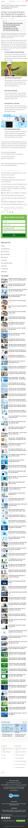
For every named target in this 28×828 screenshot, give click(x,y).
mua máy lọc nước (8, 208)
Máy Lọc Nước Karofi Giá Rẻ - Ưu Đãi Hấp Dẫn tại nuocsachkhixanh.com (16, 284)
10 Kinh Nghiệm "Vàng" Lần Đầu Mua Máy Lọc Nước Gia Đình (17, 455)
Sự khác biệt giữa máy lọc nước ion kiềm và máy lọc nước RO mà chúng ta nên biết (17, 383)
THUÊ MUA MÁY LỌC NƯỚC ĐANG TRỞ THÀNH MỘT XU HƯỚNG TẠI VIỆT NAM (17, 697)
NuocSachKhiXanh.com (6, 46)
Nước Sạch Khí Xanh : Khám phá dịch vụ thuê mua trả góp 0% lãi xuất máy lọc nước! (17, 372)
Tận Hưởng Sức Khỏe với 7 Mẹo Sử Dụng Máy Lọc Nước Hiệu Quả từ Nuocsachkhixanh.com (16, 323)
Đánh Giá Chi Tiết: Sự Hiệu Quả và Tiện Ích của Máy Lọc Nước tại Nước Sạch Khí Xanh (17, 394)
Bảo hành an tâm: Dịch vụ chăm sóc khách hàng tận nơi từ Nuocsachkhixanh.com (16, 361)
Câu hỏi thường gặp (6, 751)
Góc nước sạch (4, 257)
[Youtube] (9, 818)
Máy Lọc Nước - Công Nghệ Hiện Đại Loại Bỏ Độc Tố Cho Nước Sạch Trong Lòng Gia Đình (17, 438)
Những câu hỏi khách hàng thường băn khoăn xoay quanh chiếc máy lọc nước (17, 587)
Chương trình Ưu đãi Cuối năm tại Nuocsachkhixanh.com (16, 460)
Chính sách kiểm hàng (20, 755)
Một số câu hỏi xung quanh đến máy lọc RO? (16, 581)
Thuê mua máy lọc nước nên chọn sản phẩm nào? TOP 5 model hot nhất (17, 702)
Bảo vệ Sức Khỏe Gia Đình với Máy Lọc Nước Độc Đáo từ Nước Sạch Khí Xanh (17, 411)
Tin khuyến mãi (4, 268)
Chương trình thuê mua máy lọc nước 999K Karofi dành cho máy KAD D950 (17, 653)
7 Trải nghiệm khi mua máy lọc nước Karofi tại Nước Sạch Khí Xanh (16, 559)
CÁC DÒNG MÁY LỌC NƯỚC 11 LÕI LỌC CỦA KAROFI (17, 713)
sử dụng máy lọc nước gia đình (9, 47)
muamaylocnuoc (19, 207)
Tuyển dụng (4, 271)
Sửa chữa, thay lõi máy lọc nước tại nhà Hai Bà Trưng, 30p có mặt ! (17, 636)
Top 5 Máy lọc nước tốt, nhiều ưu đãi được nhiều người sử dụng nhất (17, 427)
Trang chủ (1, 4)
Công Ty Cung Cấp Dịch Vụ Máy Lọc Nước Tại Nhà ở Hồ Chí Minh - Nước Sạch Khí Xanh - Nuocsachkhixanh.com (17, 510)
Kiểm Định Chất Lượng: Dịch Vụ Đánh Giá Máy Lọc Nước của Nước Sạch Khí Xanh (17, 405)
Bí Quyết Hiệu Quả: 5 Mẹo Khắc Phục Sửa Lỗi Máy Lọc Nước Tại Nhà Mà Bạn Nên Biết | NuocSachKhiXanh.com (17, 350)
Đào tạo (3, 246)
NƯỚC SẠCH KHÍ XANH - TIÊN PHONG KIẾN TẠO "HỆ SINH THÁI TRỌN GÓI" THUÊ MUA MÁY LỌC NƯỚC (17, 680)
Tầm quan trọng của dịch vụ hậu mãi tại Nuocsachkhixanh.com (16, 488)
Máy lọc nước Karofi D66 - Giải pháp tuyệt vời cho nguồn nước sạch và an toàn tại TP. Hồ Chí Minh (17, 614)
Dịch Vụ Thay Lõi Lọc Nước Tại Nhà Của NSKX (17, 306)
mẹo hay (6, 210)
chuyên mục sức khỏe (18, 208)
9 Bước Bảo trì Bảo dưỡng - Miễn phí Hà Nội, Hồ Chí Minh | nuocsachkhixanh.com (17, 504)
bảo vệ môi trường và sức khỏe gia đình (17, 143)
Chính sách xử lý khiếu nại (21, 764)
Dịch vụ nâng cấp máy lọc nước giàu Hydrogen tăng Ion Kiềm (16, 537)
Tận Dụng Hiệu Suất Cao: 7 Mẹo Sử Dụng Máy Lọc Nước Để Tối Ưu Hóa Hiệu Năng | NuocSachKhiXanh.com (16, 339)
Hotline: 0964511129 (21, 820)
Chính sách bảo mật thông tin (21, 752)
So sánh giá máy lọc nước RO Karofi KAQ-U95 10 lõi (16, 493)
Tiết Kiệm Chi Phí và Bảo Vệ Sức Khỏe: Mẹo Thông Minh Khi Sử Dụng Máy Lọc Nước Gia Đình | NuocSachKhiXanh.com (17, 345)
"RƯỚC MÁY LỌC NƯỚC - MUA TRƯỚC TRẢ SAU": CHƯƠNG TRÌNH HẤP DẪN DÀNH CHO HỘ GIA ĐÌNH (17, 664)
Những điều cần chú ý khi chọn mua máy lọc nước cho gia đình (16, 444)
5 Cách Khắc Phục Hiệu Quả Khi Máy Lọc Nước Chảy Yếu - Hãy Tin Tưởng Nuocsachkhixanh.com (16, 317)
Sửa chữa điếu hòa (5, 248)
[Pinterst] (4, 818)
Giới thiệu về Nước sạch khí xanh (8, 749)
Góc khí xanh (4, 260)
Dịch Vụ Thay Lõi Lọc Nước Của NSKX (17, 300)
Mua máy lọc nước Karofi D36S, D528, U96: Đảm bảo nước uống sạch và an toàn (17, 565)
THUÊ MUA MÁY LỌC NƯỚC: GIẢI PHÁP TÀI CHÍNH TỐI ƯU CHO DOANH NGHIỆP (17, 669)
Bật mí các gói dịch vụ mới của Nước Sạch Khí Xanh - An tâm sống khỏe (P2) (17, 532)
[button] (23, 722)
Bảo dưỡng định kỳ (9, 80)
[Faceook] (2, 818)
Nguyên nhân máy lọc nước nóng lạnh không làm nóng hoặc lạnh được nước (17, 570)
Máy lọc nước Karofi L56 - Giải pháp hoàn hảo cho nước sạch (16, 334)
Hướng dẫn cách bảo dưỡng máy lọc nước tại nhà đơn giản (16, 576)
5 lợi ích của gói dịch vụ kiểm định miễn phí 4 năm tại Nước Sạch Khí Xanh (17, 543)
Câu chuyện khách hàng (6, 263)
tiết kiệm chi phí (20, 141)
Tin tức (4, 758)
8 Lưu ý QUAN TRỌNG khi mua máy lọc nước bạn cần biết (17, 416)
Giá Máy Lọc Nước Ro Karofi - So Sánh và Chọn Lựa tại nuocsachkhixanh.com (17, 279)
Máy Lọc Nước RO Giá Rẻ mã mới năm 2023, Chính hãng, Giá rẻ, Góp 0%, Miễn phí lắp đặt (17, 466)
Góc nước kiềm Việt (5, 254)
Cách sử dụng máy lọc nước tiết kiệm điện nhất (17, 620)
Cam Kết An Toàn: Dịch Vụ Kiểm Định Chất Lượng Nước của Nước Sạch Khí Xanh (17, 389)
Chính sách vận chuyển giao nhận (21, 749)
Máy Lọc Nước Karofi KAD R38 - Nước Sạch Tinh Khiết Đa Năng (17, 295)
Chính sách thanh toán (20, 767)
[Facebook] (7, 212)
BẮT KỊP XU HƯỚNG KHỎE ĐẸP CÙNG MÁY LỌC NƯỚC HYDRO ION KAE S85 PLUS (17, 691)
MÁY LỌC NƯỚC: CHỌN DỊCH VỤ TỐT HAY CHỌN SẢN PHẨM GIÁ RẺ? (16, 675)
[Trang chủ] (3, 1)
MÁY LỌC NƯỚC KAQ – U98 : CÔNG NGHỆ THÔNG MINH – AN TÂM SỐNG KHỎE (16, 378)
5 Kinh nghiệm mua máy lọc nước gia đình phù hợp (17, 625)
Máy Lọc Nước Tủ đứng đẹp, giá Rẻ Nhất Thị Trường (16, 482)
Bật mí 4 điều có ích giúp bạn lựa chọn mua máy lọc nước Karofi (17, 548)
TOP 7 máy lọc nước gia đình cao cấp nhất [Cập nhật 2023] (16, 422)
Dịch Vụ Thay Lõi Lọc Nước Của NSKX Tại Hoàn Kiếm (17, 312)
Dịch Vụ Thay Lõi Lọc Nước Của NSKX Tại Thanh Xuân (17, 328)
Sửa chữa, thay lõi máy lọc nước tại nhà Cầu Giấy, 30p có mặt (17, 642)
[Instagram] (7, 818)
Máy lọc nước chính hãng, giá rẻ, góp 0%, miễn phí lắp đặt (17, 471)
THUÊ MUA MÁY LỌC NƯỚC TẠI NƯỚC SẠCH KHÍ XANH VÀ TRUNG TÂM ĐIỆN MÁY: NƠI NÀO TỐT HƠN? (17, 658)
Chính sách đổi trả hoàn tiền (21, 761)
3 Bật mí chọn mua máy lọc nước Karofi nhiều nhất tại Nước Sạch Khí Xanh (17, 554)
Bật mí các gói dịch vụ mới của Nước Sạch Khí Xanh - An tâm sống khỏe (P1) (17, 521)
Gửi (14, 235)
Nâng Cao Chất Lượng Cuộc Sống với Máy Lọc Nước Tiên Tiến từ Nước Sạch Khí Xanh (17, 400)
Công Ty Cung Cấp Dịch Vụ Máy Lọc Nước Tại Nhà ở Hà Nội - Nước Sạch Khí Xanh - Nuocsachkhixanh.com (17, 515)
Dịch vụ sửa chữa (5, 251)
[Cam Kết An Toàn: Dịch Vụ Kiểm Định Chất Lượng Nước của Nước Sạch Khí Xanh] (7, 728)
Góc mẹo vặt (8, 3)
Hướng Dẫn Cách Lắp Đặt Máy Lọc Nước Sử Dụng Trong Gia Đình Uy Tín (17, 356)
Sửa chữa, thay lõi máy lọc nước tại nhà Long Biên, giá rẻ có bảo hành (17, 631)
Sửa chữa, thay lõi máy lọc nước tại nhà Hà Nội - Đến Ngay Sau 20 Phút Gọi (17, 647)
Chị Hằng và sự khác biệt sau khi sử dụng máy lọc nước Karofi (16, 609)
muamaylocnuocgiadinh (9, 207)
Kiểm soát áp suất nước (10, 93)
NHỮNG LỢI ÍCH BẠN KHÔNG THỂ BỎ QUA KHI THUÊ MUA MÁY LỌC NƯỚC (17, 708)
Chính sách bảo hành (20, 758)
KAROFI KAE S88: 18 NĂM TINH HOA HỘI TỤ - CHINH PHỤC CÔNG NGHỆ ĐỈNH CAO (17, 686)
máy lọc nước (14, 98)
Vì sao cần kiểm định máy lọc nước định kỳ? (17, 592)
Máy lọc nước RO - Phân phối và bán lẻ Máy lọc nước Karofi (17, 477)
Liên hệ (4, 755)
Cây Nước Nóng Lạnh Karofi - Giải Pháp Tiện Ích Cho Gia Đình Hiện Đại (17, 290)
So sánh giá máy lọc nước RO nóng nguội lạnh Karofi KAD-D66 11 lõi (16, 499)
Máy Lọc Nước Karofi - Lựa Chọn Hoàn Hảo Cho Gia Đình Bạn (17, 433)
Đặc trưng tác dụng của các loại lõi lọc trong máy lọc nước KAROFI (17, 526)
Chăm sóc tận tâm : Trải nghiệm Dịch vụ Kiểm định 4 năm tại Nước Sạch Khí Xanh (17, 367)
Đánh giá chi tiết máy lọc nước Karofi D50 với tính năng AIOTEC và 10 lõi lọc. (17, 598)
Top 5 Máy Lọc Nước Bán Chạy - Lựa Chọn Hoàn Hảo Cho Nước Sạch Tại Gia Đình (17, 449)
